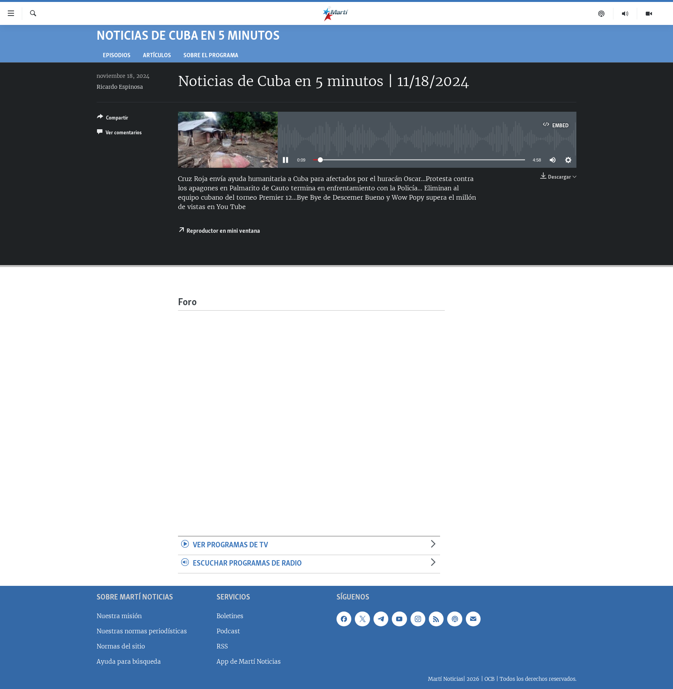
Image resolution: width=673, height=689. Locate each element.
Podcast (228, 631)
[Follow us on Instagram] (417, 618)
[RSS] (436, 618)
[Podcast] (601, 13)
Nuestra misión (119, 615)
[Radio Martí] (625, 13)
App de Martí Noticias (249, 661)
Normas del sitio (121, 646)
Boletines (230, 615)
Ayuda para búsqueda (129, 661)
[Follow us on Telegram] (380, 618)
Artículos (157, 56)
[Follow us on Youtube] (399, 618)
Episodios (116, 56)
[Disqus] (311, 408)
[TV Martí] (649, 13)
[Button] (112, 119)
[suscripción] (473, 618)
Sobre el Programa (210, 56)
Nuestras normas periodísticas (142, 631)
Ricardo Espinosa (120, 86)
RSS (222, 646)
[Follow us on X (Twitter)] (362, 618)
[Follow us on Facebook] (343, 618)
